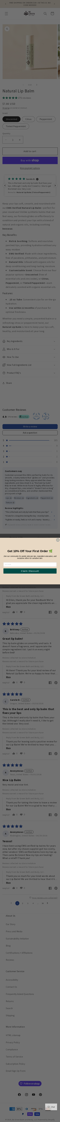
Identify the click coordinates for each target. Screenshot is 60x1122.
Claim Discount (30, 571)
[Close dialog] (57, 539)
